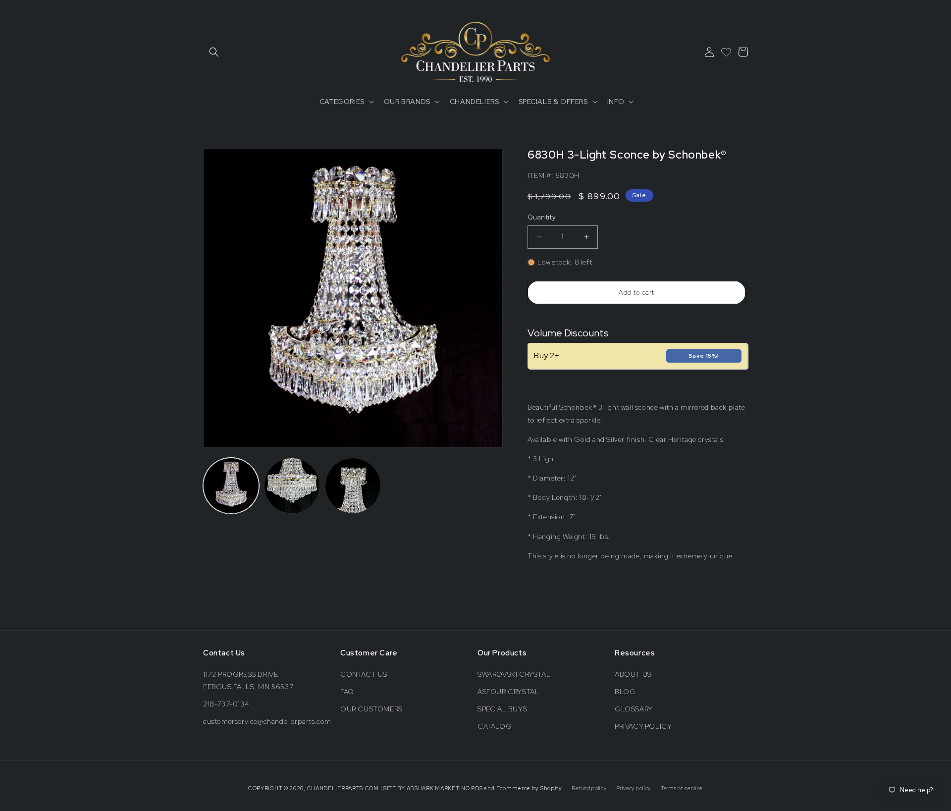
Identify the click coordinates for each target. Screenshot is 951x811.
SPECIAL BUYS (502, 708)
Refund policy (589, 788)
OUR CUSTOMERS (371, 708)
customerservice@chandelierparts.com (267, 721)
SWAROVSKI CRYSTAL (513, 674)
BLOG (625, 691)
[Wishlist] (726, 52)
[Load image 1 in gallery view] (231, 486)
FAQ (347, 691)
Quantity (542, 217)
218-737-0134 (226, 704)
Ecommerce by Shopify (529, 788)
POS (476, 788)
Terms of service (682, 788)
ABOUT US (633, 674)
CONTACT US (363, 674)
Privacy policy (633, 788)
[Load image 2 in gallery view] (292, 486)
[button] (214, 52)
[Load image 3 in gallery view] (353, 486)
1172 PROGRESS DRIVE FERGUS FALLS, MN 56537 (248, 680)
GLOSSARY (634, 708)
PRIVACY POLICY (643, 726)
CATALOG (494, 726)
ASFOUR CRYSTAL (508, 691)
